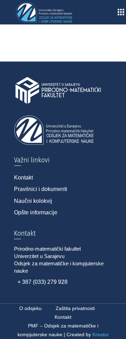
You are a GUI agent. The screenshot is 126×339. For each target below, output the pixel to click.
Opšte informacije (35, 212)
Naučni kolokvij (33, 201)
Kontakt (23, 177)
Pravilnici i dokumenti (40, 189)
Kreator (100, 334)
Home (15, 41)
